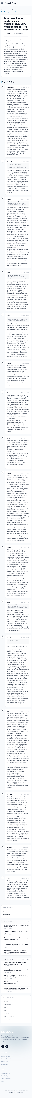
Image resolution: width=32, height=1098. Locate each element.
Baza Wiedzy (4, 1061)
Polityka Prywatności (7, 1076)
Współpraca (4, 1064)
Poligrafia (11, 9)
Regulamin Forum (6, 1073)
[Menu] (2, 3)
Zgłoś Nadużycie (6, 1078)
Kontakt (3, 1081)
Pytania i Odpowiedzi (7, 1059)
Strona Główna (5, 1056)
